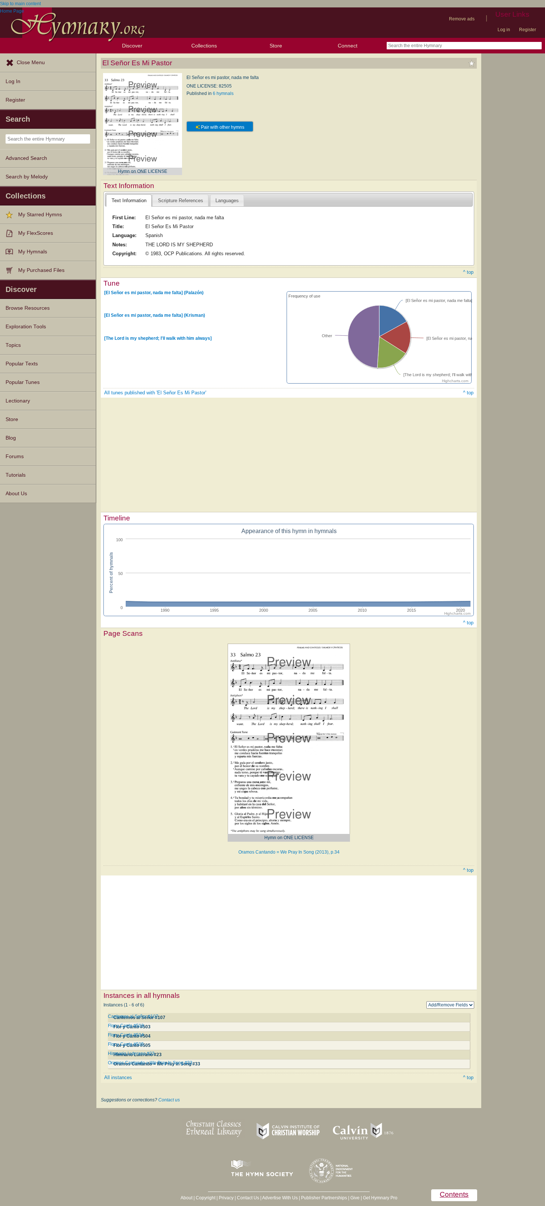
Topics (13, 345)
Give (355, 1197)
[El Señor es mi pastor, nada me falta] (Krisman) (154, 315)
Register (527, 29)
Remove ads (462, 19)
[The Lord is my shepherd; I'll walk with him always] (158, 338)
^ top (468, 272)
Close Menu (31, 62)
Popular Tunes (23, 382)
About (186, 1197)
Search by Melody (27, 177)
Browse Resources (28, 308)
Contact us (169, 1100)
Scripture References (180, 200)
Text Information (129, 200)
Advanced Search (26, 158)
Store (276, 46)
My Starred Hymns (40, 214)
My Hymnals (32, 251)
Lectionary (18, 401)
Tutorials (16, 475)
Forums (15, 456)
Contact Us (248, 1197)
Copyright (205, 1197)
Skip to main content (20, 3)
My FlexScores (35, 233)
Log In (13, 81)
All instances (118, 1077)
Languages (227, 200)
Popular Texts (22, 364)
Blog (11, 438)
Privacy (226, 1197)
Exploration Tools (26, 326)
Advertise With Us (280, 1197)
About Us (16, 493)
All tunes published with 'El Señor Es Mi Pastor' (155, 392)
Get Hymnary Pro (380, 1197)
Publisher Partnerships (324, 1197)
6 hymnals (223, 93)
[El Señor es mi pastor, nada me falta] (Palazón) (154, 292)
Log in (504, 29)
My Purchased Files (41, 270)
